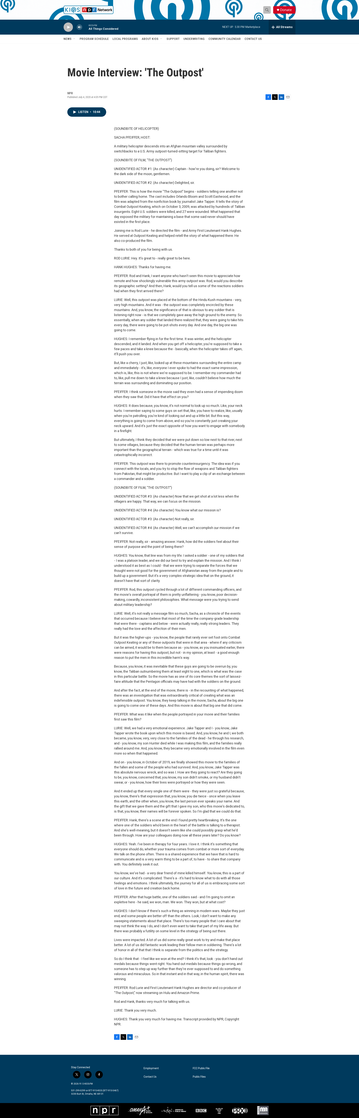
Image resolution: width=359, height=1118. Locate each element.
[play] (68, 27)
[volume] (79, 27)
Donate (286, 10)
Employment (151, 1068)
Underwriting (194, 38)
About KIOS (150, 38)
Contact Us (253, 38)
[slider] (85, 27)
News (68, 38)
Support (173, 38)
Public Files (199, 1076)
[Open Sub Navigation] (74, 38)
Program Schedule (94, 38)
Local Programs (125, 38)
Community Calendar (224, 38)
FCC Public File (201, 1068)
